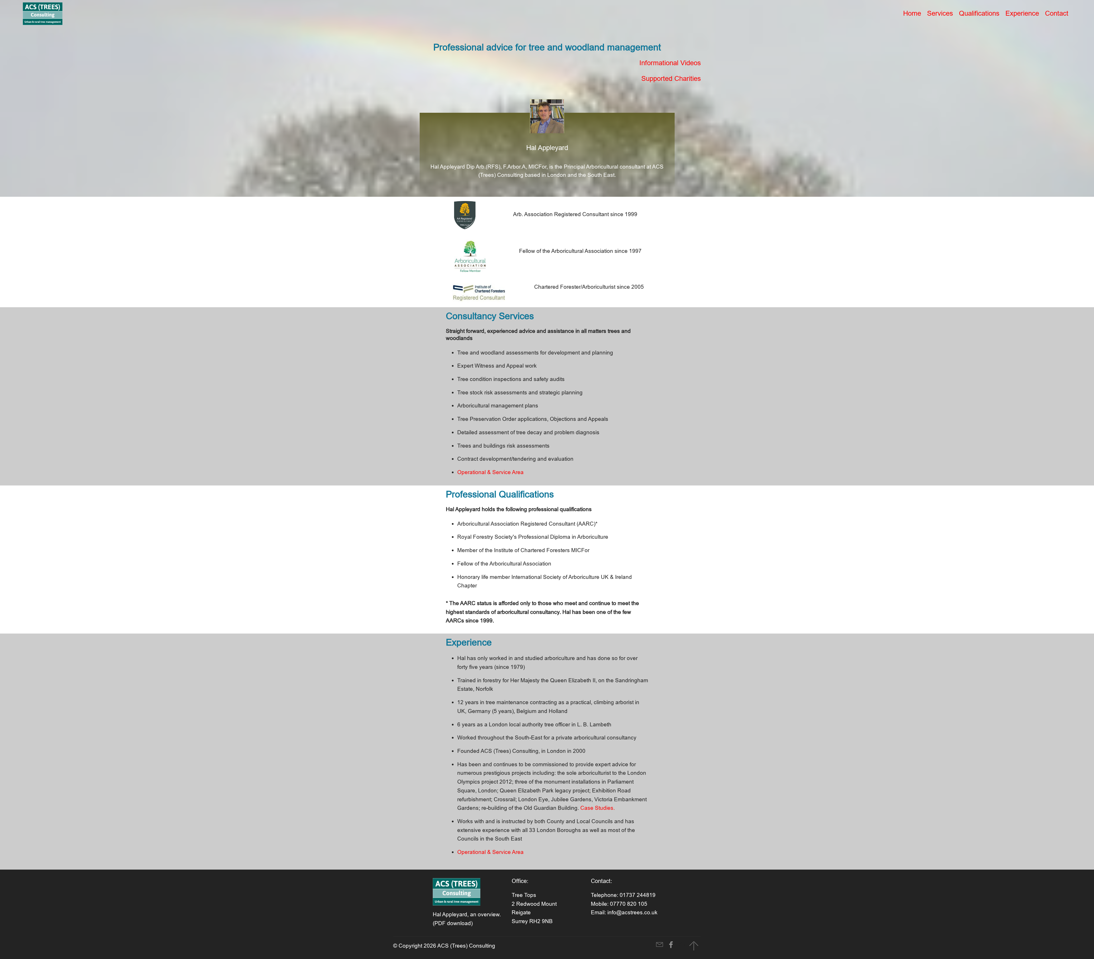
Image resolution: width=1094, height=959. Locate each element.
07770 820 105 (628, 904)
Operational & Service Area (490, 472)
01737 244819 (638, 895)
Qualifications (979, 13)
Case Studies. (597, 808)
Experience (1022, 13)
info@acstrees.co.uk (632, 912)
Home (912, 13)
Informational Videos (670, 63)
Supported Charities (671, 79)
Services (940, 13)
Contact (1056, 13)
